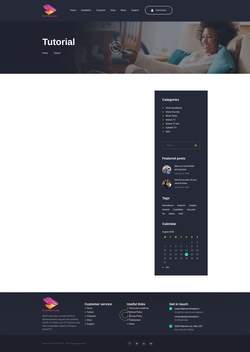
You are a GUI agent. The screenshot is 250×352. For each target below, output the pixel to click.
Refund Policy (135, 312)
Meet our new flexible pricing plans (184, 168)
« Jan (166, 267)
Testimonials (135, 320)
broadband (168, 205)
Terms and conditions (139, 308)
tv (164, 214)
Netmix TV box (172, 124)
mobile (193, 205)
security (191, 209)
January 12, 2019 (182, 173)
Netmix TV (171, 120)
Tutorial (90, 312)
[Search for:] (181, 145)
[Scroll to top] (243, 345)
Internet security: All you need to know (185, 181)
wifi (181, 214)
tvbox (172, 214)
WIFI (168, 132)
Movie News (171, 116)
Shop (89, 320)
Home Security (172, 112)
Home (45, 53)
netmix (166, 209)
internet (181, 205)
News (131, 324)
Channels (91, 316)
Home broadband (174, 108)
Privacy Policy (135, 316)
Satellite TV (171, 128)
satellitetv (178, 209)
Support (90, 324)
